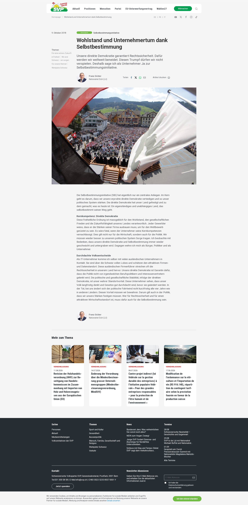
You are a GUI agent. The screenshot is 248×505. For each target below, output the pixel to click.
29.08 (166, 438)
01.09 (166, 447)
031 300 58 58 (61, 480)
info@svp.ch (81, 480)
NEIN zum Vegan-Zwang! (138, 436)
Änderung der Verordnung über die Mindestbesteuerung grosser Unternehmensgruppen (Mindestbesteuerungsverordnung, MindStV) (105, 382)
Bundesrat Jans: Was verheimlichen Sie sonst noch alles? (143, 430)
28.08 (166, 429)
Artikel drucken (159, 77)
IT (165, 17)
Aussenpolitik (95, 437)
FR (160, 17)
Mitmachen (183, 8)
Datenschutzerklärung (178, 485)
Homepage (56, 17)
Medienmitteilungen (61, 437)
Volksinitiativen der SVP (62, 441)
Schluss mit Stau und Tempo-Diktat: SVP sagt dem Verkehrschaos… (143, 449)
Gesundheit (94, 433)
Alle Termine (169, 460)
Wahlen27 (162, 8)
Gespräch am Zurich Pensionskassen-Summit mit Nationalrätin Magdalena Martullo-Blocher (179, 453)
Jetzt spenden (63, 486)
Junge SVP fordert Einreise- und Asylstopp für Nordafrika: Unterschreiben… (141, 442)
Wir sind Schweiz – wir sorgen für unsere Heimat (60, 60)
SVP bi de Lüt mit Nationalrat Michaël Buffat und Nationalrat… (178, 441)
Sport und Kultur (96, 429)
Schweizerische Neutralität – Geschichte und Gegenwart (177, 433)
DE (155, 17)
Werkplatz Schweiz (59, 68)
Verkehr (92, 450)
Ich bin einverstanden (187, 499)
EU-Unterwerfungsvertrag (139, 8)
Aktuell (55, 433)
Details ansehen (113, 501)
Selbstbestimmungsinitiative (106, 33)
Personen (56, 429)
